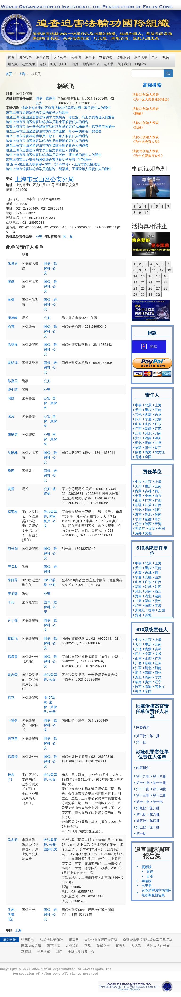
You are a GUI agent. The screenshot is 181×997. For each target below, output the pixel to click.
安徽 (158, 419)
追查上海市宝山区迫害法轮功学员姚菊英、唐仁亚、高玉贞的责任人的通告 (60, 117)
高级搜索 (152, 84)
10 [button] (146, 212)
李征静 (13, 593)
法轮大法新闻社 (51, 939)
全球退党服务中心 (81, 951)
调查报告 (25, 57)
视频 (165, 57)
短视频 (13, 63)
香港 (138, 456)
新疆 (148, 428)
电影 (42, 63)
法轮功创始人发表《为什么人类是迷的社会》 (151, 96)
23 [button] (165, 282)
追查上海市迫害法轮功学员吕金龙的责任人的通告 (42, 150)
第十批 (158, 801)
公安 (39, 102)
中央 (138, 405)
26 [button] (150, 288)
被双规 (50, 491)
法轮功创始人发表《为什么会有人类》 (146, 139)
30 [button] (143, 294)
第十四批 (159, 788)
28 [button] (165, 288)
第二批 (155, 735)
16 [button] (150, 276)
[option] (152, 186)
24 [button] (135, 288)
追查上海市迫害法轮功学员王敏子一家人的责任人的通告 (47, 135)
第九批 (141, 808)
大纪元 (136, 945)
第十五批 (142, 788)
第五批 (141, 820)
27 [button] (158, 288)
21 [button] (150, 282)
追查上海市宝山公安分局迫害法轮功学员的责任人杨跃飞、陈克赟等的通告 (60, 126)
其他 (138, 414)
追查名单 (140, 57)
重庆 (148, 409)
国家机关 (50, 518)
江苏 (158, 428)
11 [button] (154, 269)
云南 (158, 409)
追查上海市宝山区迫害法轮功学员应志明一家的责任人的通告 (66, 107)
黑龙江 (160, 452)
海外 (158, 437)
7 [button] (168, 206)
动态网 (26, 951)
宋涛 (11, 416)
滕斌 (11, 281)
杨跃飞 (13, 638)
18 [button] (165, 276)
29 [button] (135, 294)
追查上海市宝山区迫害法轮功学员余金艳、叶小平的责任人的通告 (54, 131)
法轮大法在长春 (158, 945)
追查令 (90, 57)
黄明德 (13, 362)
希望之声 (103, 945)
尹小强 (13, 620)
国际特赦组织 (31, 945)
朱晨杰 (13, 263)
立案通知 (105, 57)
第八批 (155, 808)
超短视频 (28, 63)
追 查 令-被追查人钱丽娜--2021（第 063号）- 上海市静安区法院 (53, 164)
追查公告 (60, 57)
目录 (150, 876)
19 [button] (135, 282)
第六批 (155, 814)
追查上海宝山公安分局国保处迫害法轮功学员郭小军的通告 (49, 159)
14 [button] (135, 276)
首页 (11, 57)
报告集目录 (91, 63)
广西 (138, 428)
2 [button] (140, 206)
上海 (22, 73)
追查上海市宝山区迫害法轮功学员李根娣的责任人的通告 (47, 140)
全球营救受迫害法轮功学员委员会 (148, 939)
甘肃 (158, 442)
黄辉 (11, 488)
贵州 (148, 447)
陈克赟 (13, 738)
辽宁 (158, 447)
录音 (155, 57)
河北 (148, 433)
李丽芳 (13, 580)
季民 (11, 470)
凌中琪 (13, 389)
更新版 (147, 866)
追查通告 (42, 57)
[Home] (17, 29)
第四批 (155, 820)
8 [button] (134, 212)
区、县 (68, 236)
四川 (138, 419)
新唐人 (120, 945)
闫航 (11, 398)
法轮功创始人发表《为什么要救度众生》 (148, 153)
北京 (148, 405)
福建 (138, 447)
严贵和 (13, 566)
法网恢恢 (27, 939)
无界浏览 (43, 951)
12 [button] (162, 269)
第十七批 (142, 782)
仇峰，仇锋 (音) (13, 914)
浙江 (138, 437)
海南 (148, 437)
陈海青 (13, 656)
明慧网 (74, 939)
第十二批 (159, 795)
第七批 (141, 814)
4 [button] (151, 206)
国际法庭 (53, 945)
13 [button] (169, 269)
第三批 (141, 735)
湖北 (138, 442)
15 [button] (143, 276)
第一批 (141, 742)
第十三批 (142, 795)
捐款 (153, 346)
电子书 (108, 63)
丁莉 (11, 602)
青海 (148, 452)
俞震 (11, 326)
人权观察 (72, 945)
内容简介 (142, 727)
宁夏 (148, 419)
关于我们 (124, 63)
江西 (138, 433)
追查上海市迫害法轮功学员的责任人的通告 (37, 112)
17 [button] (158, 276)
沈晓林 (13, 452)
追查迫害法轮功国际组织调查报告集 (156, 892)
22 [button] (158, 282)
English (140, 63)
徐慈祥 (13, 344)
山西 (148, 423)
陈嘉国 (13, 380)
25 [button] (143, 288)
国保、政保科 (46, 98)
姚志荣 (13, 674)
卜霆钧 (13, 720)
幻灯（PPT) (59, 63)
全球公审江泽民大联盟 (100, 939)
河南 (158, 433)
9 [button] (140, 212)
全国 (148, 456)
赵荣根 (13, 511)
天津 (138, 409)
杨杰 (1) (11, 777)
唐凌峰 (13, 317)
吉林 (158, 414)
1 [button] (134, 206)
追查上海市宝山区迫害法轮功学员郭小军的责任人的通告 (47, 121)
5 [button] (157, 206)
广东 (158, 423)
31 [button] (150, 294)
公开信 (76, 57)
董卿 (11, 299)
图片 (75, 63)
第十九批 (142, 776)
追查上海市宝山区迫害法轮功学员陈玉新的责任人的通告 (47, 145)
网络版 (147, 880)
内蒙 (148, 414)
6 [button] (163, 206)
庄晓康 (13, 434)
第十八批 (159, 776)
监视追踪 (123, 57)
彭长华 (13, 548)
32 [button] (158, 294)
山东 (138, 423)
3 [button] (146, 206)
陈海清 (13, 756)
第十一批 (142, 801)
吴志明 (13, 839)
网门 (59, 951)
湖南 (148, 442)
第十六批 (159, 782)
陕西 (138, 452)
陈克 (11, 697)
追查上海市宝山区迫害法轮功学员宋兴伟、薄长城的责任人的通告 (54, 154)
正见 (87, 945)
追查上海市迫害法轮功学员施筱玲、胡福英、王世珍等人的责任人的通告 (58, 168)
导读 (150, 871)
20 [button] (143, 282)
